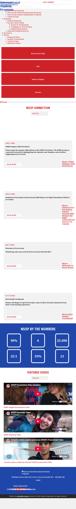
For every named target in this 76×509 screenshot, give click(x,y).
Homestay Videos (13, 43)
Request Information (19, 29)
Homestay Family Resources (18, 31)
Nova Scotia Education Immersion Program (24, 13)
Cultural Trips (13, 17)
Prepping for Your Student (21, 27)
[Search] (74, 2)
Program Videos (13, 37)
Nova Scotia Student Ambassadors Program (24, 15)
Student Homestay (14, 21)
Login (38, 480)
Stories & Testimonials (20, 25)
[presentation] (14, 340)
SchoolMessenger (23, 496)
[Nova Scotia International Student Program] (38, 473)
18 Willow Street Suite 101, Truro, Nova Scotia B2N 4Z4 (32, 477)
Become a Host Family (15, 23)
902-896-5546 (60, 477)
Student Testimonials (15, 39)
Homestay (7, 19)
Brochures (8, 33)
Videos (6, 35)
